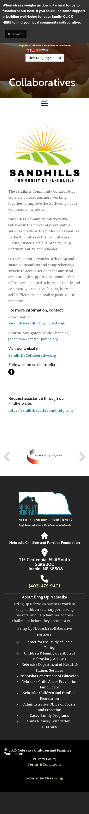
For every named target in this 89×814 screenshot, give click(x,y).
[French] (30, 51)
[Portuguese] (40, 51)
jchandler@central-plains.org (33, 339)
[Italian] (37, 51)
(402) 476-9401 (44, 586)
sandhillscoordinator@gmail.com (36, 323)
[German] (33, 51)
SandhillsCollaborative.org (32, 355)
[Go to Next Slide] (82, 456)
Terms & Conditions (44, 764)
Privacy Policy (44, 759)
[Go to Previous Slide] (7, 456)
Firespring (54, 778)
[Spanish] (47, 51)
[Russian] (43, 51)
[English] (27, 51)
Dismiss (17, 34)
